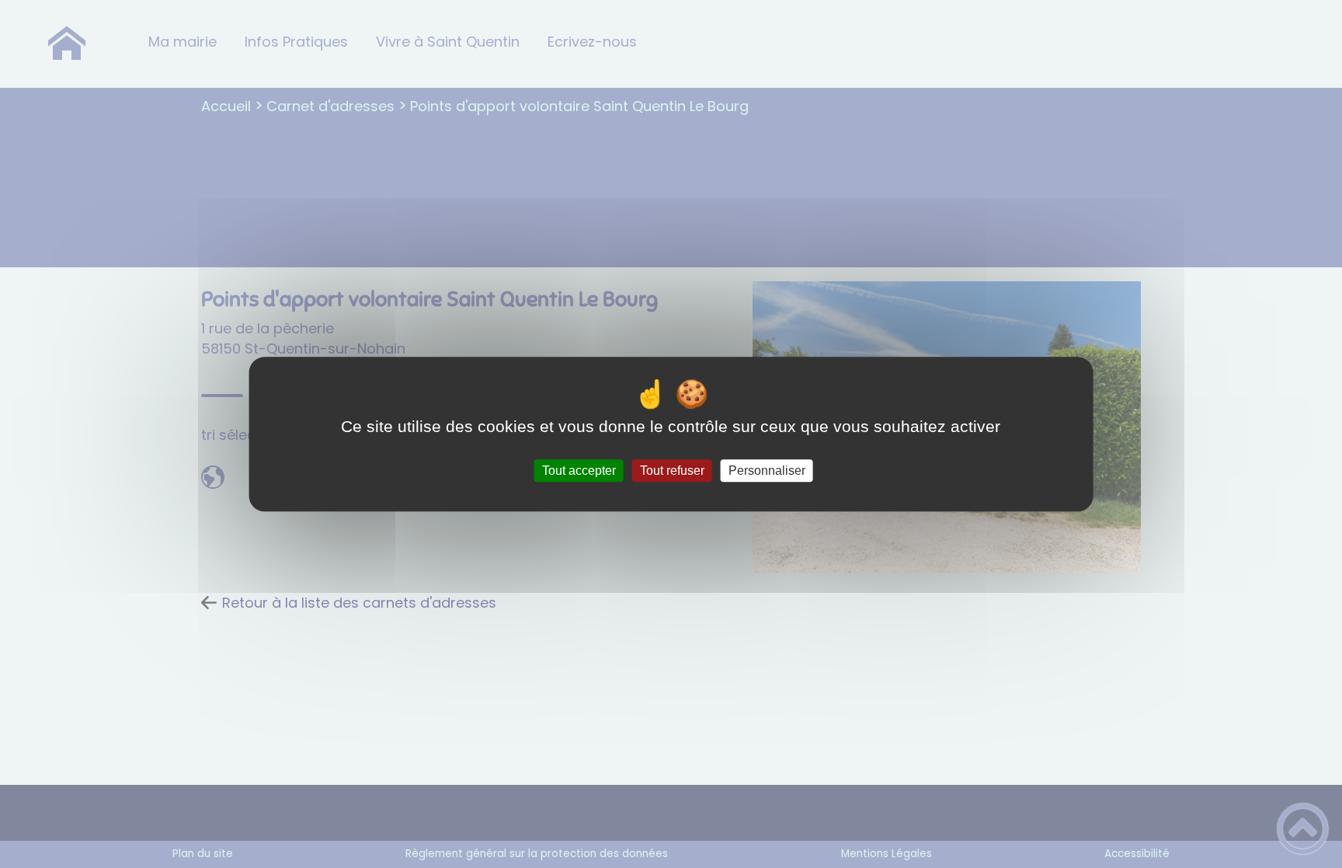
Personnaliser (766, 470)
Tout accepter (579, 470)
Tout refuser (672, 470)
